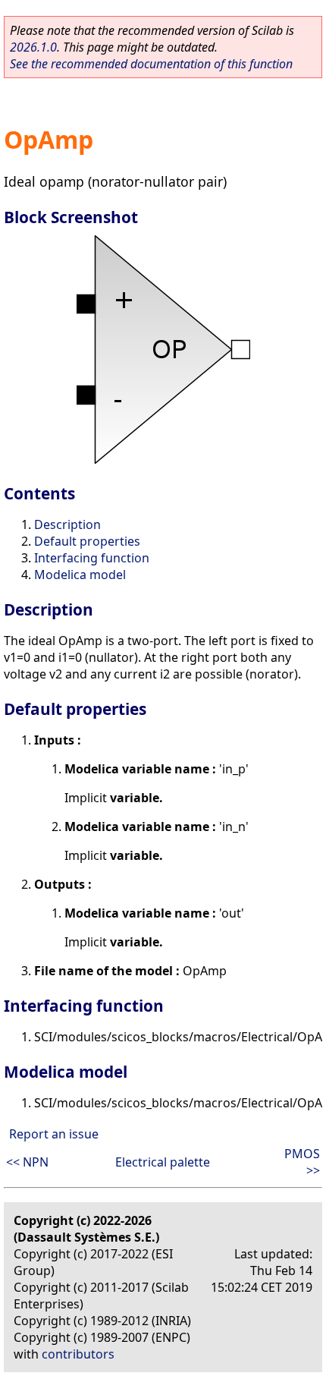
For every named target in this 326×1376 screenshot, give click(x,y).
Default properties (87, 541)
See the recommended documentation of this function (151, 63)
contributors (78, 1354)
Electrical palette (162, 1162)
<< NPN (27, 1162)
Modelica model (80, 574)
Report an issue (54, 1134)
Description (67, 524)
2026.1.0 (33, 47)
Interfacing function (91, 557)
